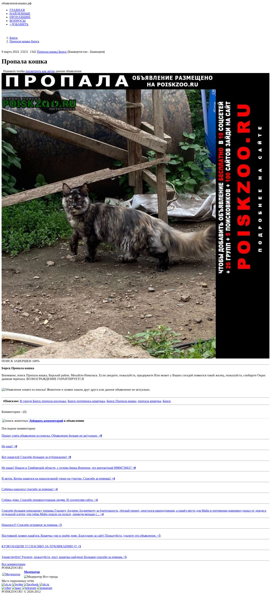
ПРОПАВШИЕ (20, 17)
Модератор (32, 572)
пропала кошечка (149, 401)
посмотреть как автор (40, 71)
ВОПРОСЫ (18, 20)
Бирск (167, 401)
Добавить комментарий (46, 420)
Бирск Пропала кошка (121, 401)
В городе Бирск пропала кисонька (43, 401)
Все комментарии (13, 564)
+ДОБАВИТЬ (19, 24)
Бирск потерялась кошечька (86, 401)
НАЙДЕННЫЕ (20, 13)
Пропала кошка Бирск (52, 51)
